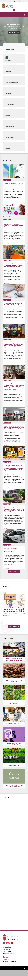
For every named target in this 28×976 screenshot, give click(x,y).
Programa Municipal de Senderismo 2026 (13, 610)
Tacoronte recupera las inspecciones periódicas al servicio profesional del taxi (14, 550)
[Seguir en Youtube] (12, 943)
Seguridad (14, 882)
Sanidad (14, 863)
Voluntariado (14, 900)
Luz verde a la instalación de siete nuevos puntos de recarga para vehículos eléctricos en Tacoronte (13, 185)
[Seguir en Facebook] (4, 943)
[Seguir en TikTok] (9, 943)
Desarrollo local (14, 817)
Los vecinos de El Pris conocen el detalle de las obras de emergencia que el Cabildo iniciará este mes (14, 427)
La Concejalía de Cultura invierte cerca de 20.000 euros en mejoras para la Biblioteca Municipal (13, 265)
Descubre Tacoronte (14, 24)
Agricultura (14, 808)
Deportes (14, 854)
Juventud (14, 826)
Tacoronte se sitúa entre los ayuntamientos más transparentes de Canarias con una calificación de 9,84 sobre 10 (14, 509)
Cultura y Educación (14, 835)
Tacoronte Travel (14, 32)
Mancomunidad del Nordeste (14, 909)
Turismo (14, 845)
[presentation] (3, 593)
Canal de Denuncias (14, 919)
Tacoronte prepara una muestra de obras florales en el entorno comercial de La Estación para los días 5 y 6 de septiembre (14, 225)
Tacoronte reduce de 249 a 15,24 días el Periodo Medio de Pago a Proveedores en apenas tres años (13, 305)
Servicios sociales (15, 891)
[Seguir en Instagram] (7, 943)
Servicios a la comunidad (14, 872)
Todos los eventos (14, 626)
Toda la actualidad (14, 571)
